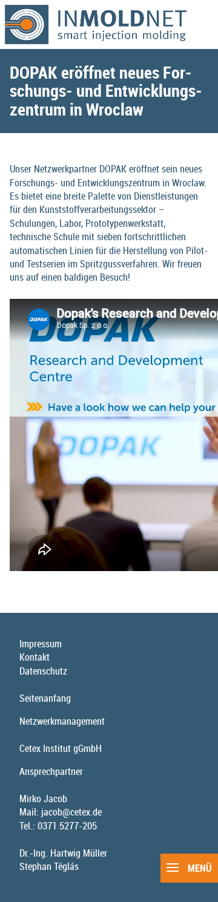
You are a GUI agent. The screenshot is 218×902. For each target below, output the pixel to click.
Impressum (40, 643)
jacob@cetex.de (71, 812)
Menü (198, 868)
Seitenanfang (45, 698)
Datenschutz (43, 671)
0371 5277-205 (67, 825)
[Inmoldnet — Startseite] (109, 24)
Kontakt (34, 657)
